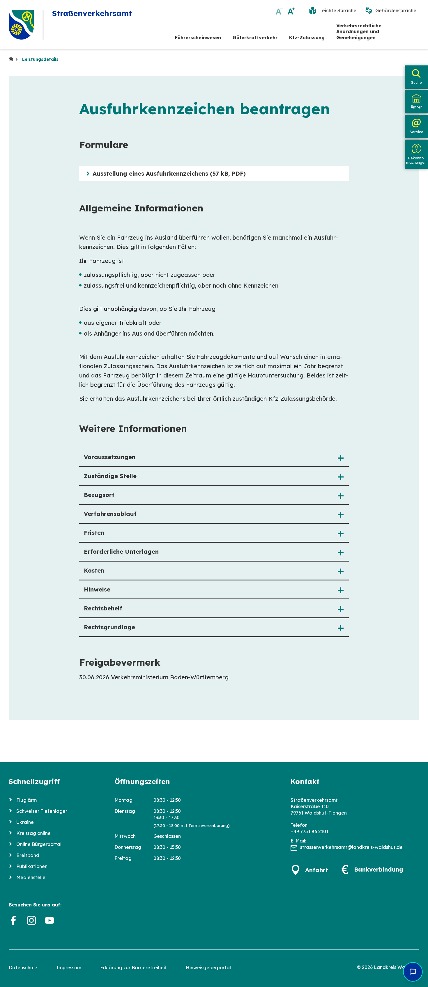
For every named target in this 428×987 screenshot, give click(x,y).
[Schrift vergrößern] (291, 11)
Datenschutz (23, 967)
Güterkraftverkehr (255, 37)
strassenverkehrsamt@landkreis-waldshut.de (351, 847)
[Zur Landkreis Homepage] (21, 25)
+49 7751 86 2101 (309, 831)
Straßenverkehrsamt (11, 59)
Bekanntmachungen (416, 160)
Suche (416, 82)
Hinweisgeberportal (208, 967)
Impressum (68, 967)
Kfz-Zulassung (307, 37)
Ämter (416, 107)
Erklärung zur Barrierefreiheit (133, 967)
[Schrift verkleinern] (279, 11)
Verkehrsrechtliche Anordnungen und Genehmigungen (358, 32)
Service (416, 132)
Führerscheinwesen (198, 37)
